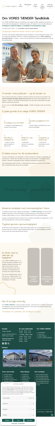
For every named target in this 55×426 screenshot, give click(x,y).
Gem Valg (29, 420)
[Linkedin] (6, 343)
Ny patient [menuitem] (20, 5)
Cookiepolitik (14, 423)
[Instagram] (8, 343)
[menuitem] (26, 5)
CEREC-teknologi (37, 211)
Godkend (7, 420)
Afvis (18, 420)
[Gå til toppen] (51, 415)
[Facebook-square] (3, 343)
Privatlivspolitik (21, 423)
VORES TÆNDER (9, 305)
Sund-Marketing (40, 411)
